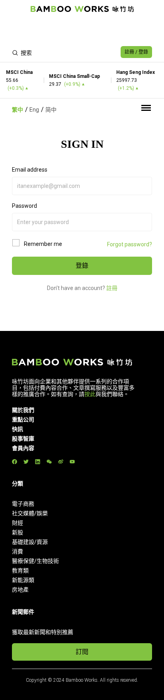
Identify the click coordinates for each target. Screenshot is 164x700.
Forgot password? (129, 244)
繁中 (17, 109)
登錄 (82, 265)
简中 (51, 109)
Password (24, 206)
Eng (34, 109)
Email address (29, 169)
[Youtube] (72, 461)
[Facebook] (14, 461)
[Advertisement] (82, 30)
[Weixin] (49, 461)
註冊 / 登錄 (136, 52)
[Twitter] (26, 461)
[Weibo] (60, 461)
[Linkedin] (37, 461)
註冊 (111, 288)
